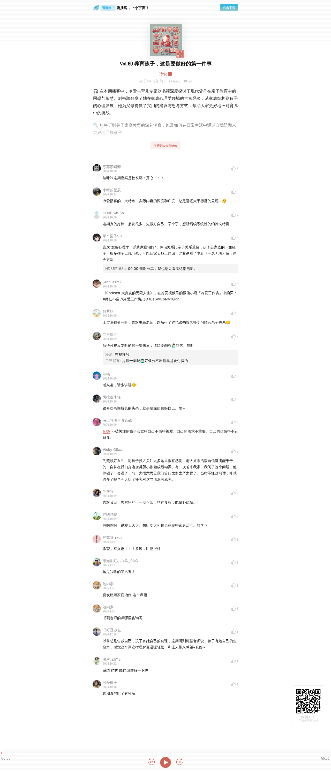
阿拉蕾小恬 (112, 397)
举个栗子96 (112, 236)
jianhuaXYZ (112, 282)
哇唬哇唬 (110, 514)
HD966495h (113, 213)
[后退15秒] (151, 762)
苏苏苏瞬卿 (112, 166)
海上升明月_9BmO (118, 420)
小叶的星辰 (112, 190)
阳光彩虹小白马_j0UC (120, 560)
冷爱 (163, 73)
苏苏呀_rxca (113, 537)
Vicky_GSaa (112, 449)
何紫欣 (108, 311)
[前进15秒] (179, 762)
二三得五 (110, 334)
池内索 (108, 583)
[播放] (165, 762)
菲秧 (106, 374)
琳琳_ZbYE (112, 659)
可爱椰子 (110, 682)
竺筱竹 (108, 491)
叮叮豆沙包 (112, 630)
